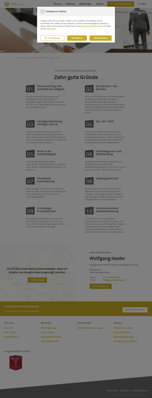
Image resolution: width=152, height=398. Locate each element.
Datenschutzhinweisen (93, 26)
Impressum (51, 29)
